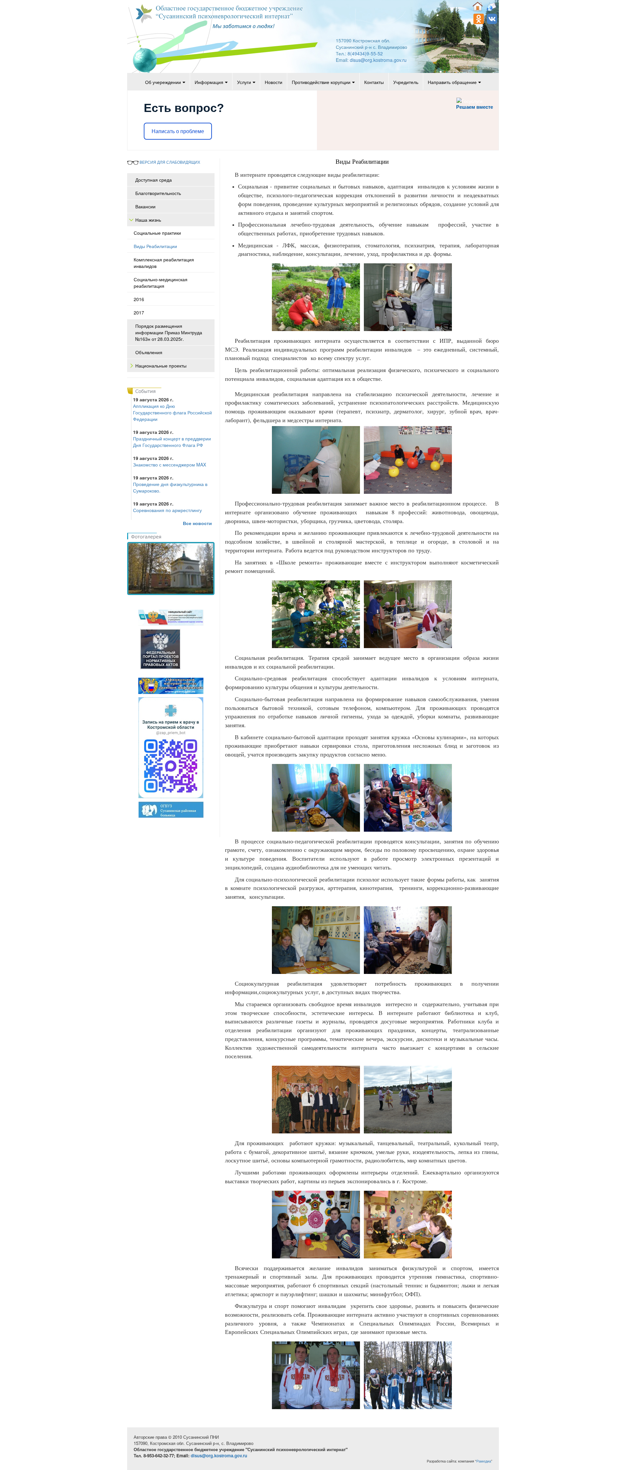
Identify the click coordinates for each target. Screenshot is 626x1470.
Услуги (244, 82)
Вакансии (145, 206)
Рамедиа (483, 1461)
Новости (273, 82)
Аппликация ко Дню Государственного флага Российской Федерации (172, 412)
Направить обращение (452, 82)
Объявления (148, 352)
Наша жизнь (148, 219)
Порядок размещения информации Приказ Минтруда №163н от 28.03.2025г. (168, 332)
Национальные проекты (160, 365)
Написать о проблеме (178, 131)
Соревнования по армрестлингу (167, 510)
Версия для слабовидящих (169, 162)
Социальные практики (157, 232)
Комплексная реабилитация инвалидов (164, 262)
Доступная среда (153, 179)
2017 (139, 312)
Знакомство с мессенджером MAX (169, 464)
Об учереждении (163, 82)
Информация (209, 82)
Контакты (374, 82)
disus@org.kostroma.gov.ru (378, 60)
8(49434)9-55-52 (365, 53)
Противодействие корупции (321, 82)
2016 (139, 299)
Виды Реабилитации (155, 246)
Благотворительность (158, 193)
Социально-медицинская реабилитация (160, 282)
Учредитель (405, 82)
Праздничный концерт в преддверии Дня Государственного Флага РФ (172, 441)
